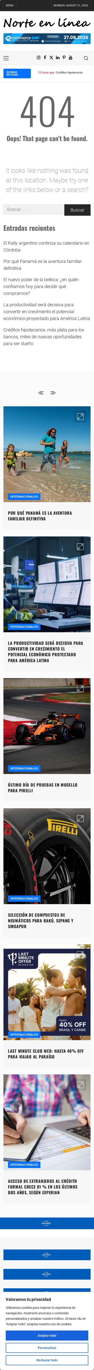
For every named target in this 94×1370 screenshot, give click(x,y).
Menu (10, 5)
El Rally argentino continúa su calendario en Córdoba (46, 246)
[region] (47, 1331)
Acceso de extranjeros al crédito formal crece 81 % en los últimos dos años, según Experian (43, 1186)
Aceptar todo (47, 1335)
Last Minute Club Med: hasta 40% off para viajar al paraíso (46, 1054)
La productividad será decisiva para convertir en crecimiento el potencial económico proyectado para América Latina (46, 311)
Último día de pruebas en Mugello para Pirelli (43, 787)
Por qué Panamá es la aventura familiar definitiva (42, 265)
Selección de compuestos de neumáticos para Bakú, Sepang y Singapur (40, 920)
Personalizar (47, 1348)
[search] (86, 58)
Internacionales (24, 496)
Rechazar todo (47, 1360)
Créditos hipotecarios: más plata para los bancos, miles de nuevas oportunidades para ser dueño (43, 336)
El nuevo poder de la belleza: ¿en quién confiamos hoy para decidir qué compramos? (41, 286)
